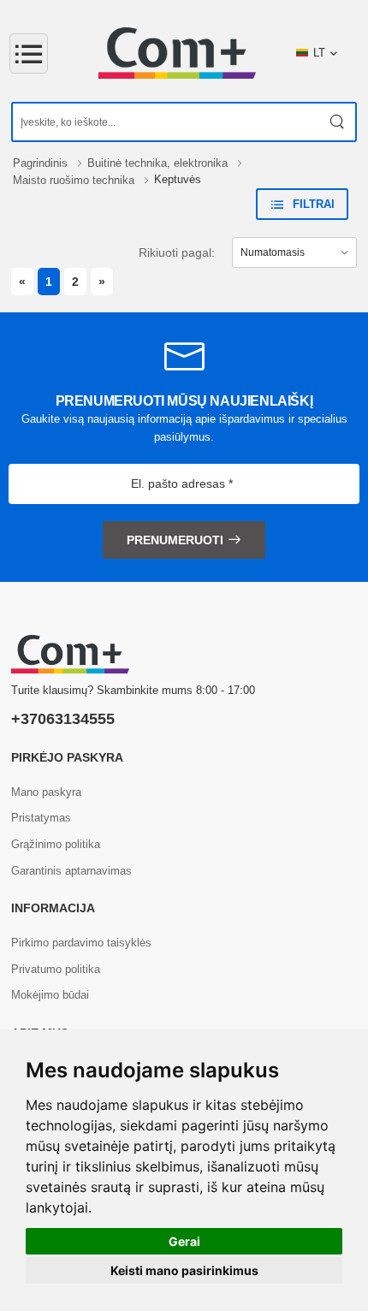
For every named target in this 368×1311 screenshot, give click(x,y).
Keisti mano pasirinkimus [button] (184, 1270)
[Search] (337, 122)
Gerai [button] (184, 1241)
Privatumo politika (55, 969)
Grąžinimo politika (55, 844)
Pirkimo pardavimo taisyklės (81, 942)
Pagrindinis (42, 163)
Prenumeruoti (175, 540)
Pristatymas (41, 817)
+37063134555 (63, 719)
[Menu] (28, 53)
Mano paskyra (46, 792)
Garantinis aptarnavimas (71, 870)
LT (319, 52)
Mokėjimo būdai (50, 994)
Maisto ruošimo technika (75, 180)
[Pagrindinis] (177, 53)
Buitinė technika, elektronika (159, 163)
